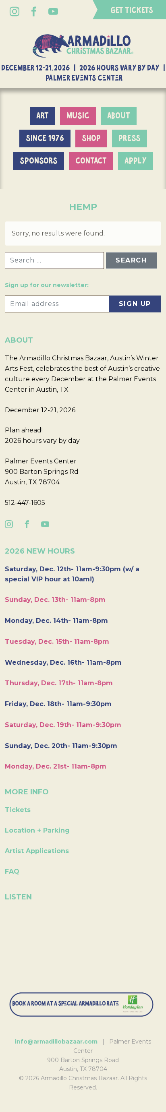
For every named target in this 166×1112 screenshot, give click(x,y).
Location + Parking (37, 830)
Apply (135, 161)
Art (42, 116)
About (118, 116)
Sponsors (39, 161)
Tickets (18, 810)
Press (129, 138)
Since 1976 (45, 138)
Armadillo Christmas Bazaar (83, 46)
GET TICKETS (131, 10)
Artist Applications (37, 851)
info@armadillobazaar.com (56, 1041)
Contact (91, 161)
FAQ (12, 871)
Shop (91, 138)
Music (77, 116)
